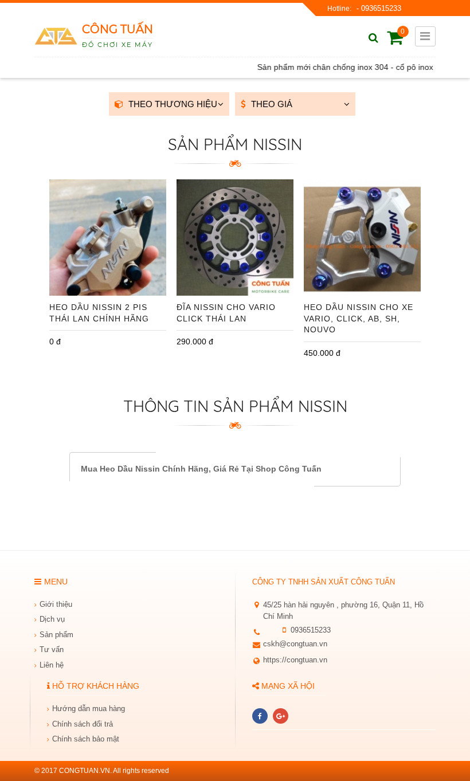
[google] (280, 716)
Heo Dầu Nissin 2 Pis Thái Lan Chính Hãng (99, 313)
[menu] (425, 36)
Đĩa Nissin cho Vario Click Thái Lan (226, 313)
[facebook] (260, 716)
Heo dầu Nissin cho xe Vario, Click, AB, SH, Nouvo (358, 319)
